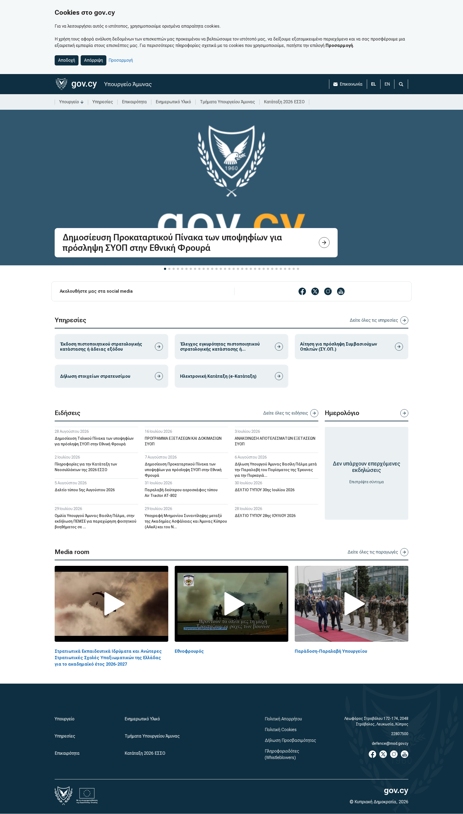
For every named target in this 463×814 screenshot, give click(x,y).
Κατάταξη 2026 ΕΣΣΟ (284, 101)
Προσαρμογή (121, 60)
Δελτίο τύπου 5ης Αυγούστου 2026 (85, 490)
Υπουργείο (69, 101)
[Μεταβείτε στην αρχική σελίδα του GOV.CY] (76, 84)
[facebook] (302, 291)
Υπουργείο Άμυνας (128, 84)
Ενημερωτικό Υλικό (173, 101)
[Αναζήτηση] (401, 84)
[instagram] (328, 291)
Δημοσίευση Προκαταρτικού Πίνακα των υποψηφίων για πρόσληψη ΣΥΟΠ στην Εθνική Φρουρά (183, 470)
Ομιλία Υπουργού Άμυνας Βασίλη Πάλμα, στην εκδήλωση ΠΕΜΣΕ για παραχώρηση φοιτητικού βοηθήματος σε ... (95, 521)
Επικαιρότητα (134, 101)
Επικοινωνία (351, 84)
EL (373, 84)
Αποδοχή (66, 60)
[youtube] (341, 291)
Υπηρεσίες (102, 101)
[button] (165, 269)
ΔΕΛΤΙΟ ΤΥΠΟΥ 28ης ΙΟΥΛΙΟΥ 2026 (265, 516)
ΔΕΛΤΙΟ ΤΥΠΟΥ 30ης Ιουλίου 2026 (264, 490)
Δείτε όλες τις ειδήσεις (285, 413)
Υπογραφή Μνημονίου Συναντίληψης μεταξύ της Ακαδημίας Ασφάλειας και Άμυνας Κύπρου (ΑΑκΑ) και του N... (186, 521)
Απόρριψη (93, 60)
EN (387, 84)
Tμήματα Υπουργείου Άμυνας (227, 101)
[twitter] (315, 291)
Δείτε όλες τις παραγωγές (373, 552)
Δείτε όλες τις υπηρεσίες (374, 320)
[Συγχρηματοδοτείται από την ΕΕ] (87, 795)
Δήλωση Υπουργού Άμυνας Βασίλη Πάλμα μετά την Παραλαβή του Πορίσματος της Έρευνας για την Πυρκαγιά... (276, 470)
